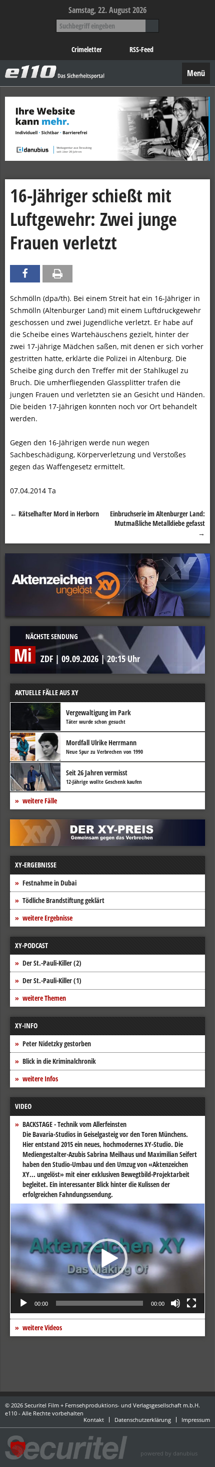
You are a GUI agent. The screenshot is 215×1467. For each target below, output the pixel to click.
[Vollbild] (191, 1303)
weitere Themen (44, 998)
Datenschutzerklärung (142, 1419)
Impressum (196, 1419)
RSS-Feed (142, 49)
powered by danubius (169, 1453)
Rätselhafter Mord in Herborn (54, 513)
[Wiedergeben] (23, 1303)
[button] (108, 1259)
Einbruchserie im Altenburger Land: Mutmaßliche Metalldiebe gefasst (157, 523)
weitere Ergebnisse (47, 918)
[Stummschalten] (175, 1303)
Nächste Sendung (52, 636)
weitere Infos (40, 1078)
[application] (107, 1258)
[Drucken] (57, 273)
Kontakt (94, 1419)
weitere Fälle (39, 800)
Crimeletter (87, 49)
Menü (196, 73)
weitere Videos (42, 1327)
